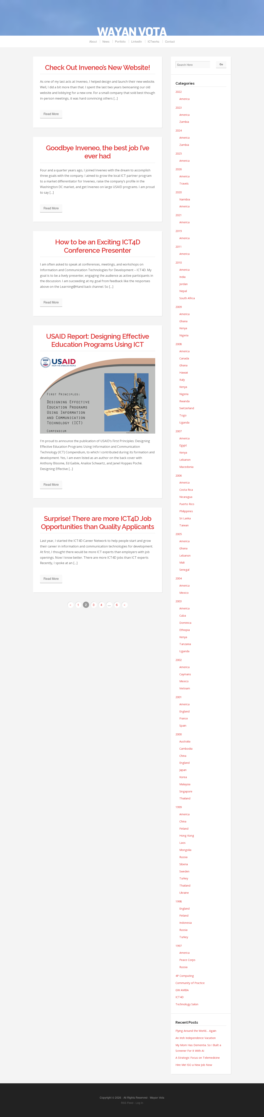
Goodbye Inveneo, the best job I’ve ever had (97, 152)
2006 (178, 475)
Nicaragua (185, 497)
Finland (183, 828)
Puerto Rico (186, 504)
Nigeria (183, 335)
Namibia (184, 199)
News (105, 41)
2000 (178, 734)
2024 (178, 130)
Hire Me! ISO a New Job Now (193, 1065)
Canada (184, 358)
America (184, 99)
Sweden (184, 871)
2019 (178, 231)
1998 (178, 901)
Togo (183, 415)
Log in (139, 1103)
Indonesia (185, 923)
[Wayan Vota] (132, 20)
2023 (178, 107)
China (182, 756)
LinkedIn (136, 41)
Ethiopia (184, 630)
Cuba (182, 615)
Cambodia (185, 748)
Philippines (186, 511)
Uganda (184, 422)
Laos (182, 843)
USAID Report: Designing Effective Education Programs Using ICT (97, 340)
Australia (184, 741)
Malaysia (184, 784)
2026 (178, 169)
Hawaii (183, 372)
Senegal (184, 569)
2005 (178, 534)
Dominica (185, 623)
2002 (178, 660)
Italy (182, 379)
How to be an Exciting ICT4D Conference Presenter (97, 246)
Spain (182, 725)
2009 (178, 307)
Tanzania (185, 644)
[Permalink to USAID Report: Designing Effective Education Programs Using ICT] (97, 394)
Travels (184, 183)
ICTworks (153, 41)
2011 (178, 246)
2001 (178, 697)
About (93, 41)
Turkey (183, 878)
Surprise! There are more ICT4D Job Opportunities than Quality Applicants (97, 523)
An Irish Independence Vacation (195, 1038)
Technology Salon (186, 1004)
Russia (183, 857)
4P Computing (184, 976)
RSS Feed (127, 1103)
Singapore (185, 791)
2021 (178, 215)
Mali (182, 562)
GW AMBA (182, 990)
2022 (178, 92)
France (183, 718)
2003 (178, 601)
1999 (178, 807)
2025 (178, 153)
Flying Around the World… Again (195, 1031)
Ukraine (184, 892)
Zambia (184, 122)
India (182, 277)
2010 (178, 262)
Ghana (183, 321)
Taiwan (184, 525)
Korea (183, 777)
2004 (178, 578)
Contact (170, 41)
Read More (51, 114)
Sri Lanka (185, 518)
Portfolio (120, 41)
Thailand (184, 798)
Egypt (183, 445)
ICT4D (179, 997)
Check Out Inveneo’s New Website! (97, 67)
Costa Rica (186, 489)
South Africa (187, 298)
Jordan (183, 284)
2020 (178, 192)
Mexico (184, 593)
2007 (178, 431)
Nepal (183, 291)
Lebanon (185, 459)
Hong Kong (186, 835)
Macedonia (186, 467)
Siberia (183, 864)
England (184, 711)
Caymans (185, 674)
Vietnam (184, 688)
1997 (178, 946)
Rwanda (184, 401)
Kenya (183, 328)
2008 (178, 344)
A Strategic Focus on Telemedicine (197, 1057)
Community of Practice (190, 983)
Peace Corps (187, 960)
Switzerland (186, 408)
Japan (183, 770)
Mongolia (185, 850)
